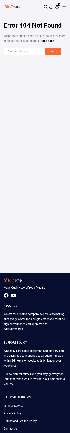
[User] (51, 6)
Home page (47, 40)
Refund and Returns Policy (20, 421)
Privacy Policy (13, 413)
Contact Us (10, 428)
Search (53, 51)
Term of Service (14, 405)
